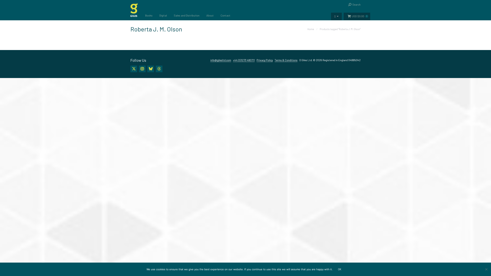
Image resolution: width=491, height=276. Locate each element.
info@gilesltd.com (220, 60)
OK (339, 269)
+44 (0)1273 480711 (244, 60)
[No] (486, 269)
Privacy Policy (265, 60)
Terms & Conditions (286, 60)
